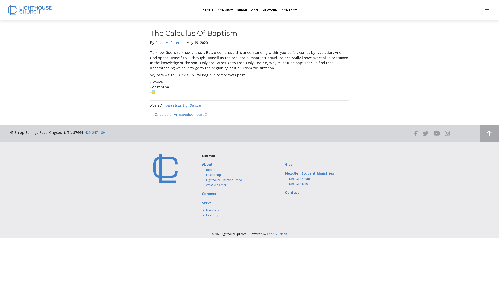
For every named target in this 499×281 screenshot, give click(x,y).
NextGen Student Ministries (309, 173)
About (207, 164)
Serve (207, 202)
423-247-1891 (96, 132)
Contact (292, 192)
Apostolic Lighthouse (183, 105)
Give (289, 164)
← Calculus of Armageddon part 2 (178, 114)
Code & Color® (277, 234)
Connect (209, 193)
